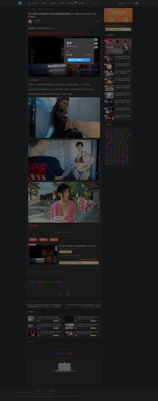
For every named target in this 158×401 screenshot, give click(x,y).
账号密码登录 (88, 55)
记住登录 (70, 55)
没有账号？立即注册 (72, 46)
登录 (79, 60)
